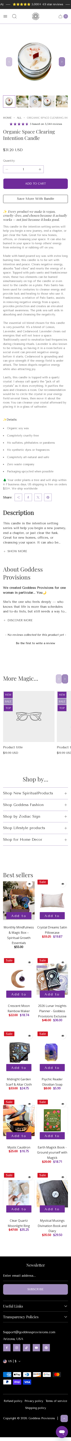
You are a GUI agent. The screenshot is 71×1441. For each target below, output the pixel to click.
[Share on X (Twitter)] (38, 497)
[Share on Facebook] (28, 497)
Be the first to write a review (35, 643)
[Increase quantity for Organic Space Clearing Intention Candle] (40, 169)
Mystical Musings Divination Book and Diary (52, 1226)
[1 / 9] (9, 101)
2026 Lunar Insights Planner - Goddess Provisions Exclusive (52, 1011)
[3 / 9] (35, 101)
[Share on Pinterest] (48, 497)
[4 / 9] (48, 101)
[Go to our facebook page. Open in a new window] (7, 1347)
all (19, 117)
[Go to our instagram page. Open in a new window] (16, 1347)
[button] (35, 642)
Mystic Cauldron (18, 1147)
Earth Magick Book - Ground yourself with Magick (52, 1152)
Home (7, 117)
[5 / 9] (62, 101)
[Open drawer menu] (5, 16)
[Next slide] (62, 61)
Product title (13, 747)
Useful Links (13, 1306)
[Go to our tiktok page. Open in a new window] (26, 1347)
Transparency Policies (21, 1317)
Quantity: (9, 160)
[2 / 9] (22, 101)
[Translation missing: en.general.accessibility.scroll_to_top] (64, 1418)
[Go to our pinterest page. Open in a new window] (46, 1347)
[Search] (14, 16)
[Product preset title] (29, 716)
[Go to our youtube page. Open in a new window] (36, 1347)
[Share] (18, 497)
